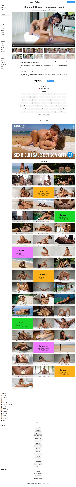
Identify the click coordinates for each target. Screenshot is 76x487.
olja (37, 97)
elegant (24, 108)
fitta (38, 94)
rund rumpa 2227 (38, 435)
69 (56, 105)
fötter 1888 (38, 443)
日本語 (2, 60)
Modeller (4, 12)
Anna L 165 (5, 395)
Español (2, 39)
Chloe (47, 88)
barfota (63, 108)
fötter (42, 94)
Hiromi (42, 88)
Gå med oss (71, 2)
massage (42, 97)
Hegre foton (38, 471)
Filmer (3, 9)
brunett (24, 94)
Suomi (2, 32)
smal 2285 (38, 427)
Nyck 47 (4, 418)
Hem (3, 5)
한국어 (2, 68)
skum (41, 105)
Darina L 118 (5, 401)
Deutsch (2, 53)
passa (65, 105)
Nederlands (3, 56)
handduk (36, 105)
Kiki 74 (4, 406)
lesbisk (51, 94)
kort (34, 102)
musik (54, 108)
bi (44, 100)
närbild (29, 108)
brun (59, 108)
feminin (23, 111)
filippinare (63, 111)
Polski (2, 45)
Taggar (3, 14)
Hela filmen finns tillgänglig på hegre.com (44, 10)
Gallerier (4, 7)
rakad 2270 (38, 430)
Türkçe (2, 28)
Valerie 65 (5, 411)
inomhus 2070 (38, 440)
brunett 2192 (38, 438)
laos (44, 114)
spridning (55, 102)
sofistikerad (39, 111)
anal (48, 100)
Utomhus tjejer (38, 477)
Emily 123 (5, 399)
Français (3, 34)
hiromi (57, 111)
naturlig (28, 97)
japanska (51, 105)
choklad (45, 111)
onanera (47, 97)
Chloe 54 (5, 413)
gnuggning (29, 105)
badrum (49, 102)
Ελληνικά (3, 62)
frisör (48, 114)
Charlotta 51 (5, 417)
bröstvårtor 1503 (38, 461)
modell (64, 97)
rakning (24, 100)
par (50, 108)
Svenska (3, 51)
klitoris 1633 (38, 459)
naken (35, 100)
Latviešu (3, 41)
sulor (28, 111)
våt (59, 94)
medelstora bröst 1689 (38, 453)
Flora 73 (4, 408)
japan (46, 108)
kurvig (59, 97)
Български (3, 64)
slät (30, 102)
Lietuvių (2, 43)
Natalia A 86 (5, 402)
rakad (33, 94)
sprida (46, 94)
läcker (33, 111)
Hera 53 (4, 415)
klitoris (63, 100)
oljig (33, 97)
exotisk (40, 100)
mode (64, 102)
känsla (46, 105)
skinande (23, 105)
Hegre (35, 2)
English (2, 58)
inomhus (43, 102)
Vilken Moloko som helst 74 (9, 404)
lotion (23, 97)
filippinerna (51, 111)
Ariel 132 (5, 397)
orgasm (57, 100)
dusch (63, 94)
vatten (29, 94)
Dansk (2, 47)
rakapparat (40, 108)
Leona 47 (5, 420)
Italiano (2, 36)
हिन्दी (2, 66)
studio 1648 (38, 456)
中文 (2, 71)
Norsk (2, 49)
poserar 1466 (38, 464)
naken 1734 (38, 451)
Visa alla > (38, 422)
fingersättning (24, 102)
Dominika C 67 (6, 410)
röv (56, 94)
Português (3, 24)
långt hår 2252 (38, 433)
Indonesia (3, 26)
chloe (39, 114)
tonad (38, 102)
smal (60, 102)
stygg (60, 105)
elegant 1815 (38, 446)
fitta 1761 (38, 448)
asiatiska (53, 97)
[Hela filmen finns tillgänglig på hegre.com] (38, 56)
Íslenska (2, 30)
